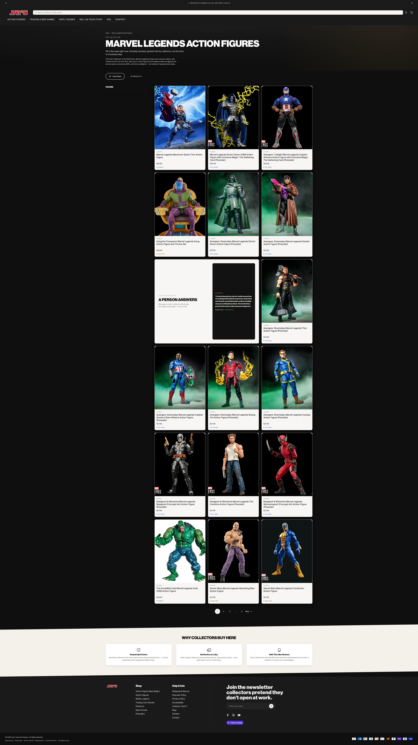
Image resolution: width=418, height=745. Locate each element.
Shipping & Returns (180, 691)
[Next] (412, 3)
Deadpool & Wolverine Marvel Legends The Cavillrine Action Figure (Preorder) (231, 503)
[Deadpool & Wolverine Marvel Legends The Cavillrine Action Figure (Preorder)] (233, 464)
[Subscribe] (271, 706)
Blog (174, 710)
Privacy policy (19, 740)
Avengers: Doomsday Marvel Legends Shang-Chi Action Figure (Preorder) (233, 416)
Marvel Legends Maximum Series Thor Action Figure (179, 156)
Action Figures (142, 695)
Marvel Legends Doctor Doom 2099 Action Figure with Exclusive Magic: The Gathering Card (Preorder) (232, 157)
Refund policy (9, 740)
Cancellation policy (63, 740)
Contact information (51, 740)
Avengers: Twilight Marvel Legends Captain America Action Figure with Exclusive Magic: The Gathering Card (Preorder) (285, 157)
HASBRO (159, 152)
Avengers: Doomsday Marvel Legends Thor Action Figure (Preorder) (285, 329)
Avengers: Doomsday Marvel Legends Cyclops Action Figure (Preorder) (286, 416)
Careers (175, 714)
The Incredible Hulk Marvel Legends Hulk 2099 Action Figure (177, 589)
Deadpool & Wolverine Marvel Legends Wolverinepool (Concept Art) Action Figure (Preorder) (285, 504)
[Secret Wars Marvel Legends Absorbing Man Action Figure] (233, 551)
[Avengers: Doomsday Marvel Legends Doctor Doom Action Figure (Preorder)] (233, 204)
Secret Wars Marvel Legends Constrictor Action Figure (283, 589)
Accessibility (177, 702)
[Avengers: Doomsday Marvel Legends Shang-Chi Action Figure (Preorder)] (233, 377)
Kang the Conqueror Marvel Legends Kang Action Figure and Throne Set (177, 242)
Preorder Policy (179, 695)
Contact (175, 717)
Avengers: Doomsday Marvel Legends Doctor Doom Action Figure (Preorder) (232, 242)
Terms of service (29, 740)
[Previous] (6, 3)
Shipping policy (39, 740)
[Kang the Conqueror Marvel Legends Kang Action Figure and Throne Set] (180, 204)
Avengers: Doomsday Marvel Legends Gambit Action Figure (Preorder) (286, 242)
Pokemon (140, 706)
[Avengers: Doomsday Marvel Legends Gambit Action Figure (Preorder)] (287, 204)
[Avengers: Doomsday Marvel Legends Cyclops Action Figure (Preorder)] (287, 377)
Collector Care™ (179, 706)
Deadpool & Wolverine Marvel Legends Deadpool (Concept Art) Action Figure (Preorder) (175, 504)
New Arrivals (141, 710)
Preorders (140, 714)
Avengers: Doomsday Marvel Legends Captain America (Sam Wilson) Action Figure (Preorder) (179, 417)
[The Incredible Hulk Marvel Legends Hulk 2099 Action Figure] (180, 551)
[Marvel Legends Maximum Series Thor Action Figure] (180, 117)
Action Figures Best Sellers (148, 691)
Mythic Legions (142, 699)
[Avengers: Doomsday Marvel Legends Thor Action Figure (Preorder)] (287, 291)
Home (108, 33)
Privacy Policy (178, 699)
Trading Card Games (145, 702)
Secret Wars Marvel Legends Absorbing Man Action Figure (232, 589)
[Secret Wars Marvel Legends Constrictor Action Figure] (287, 551)
